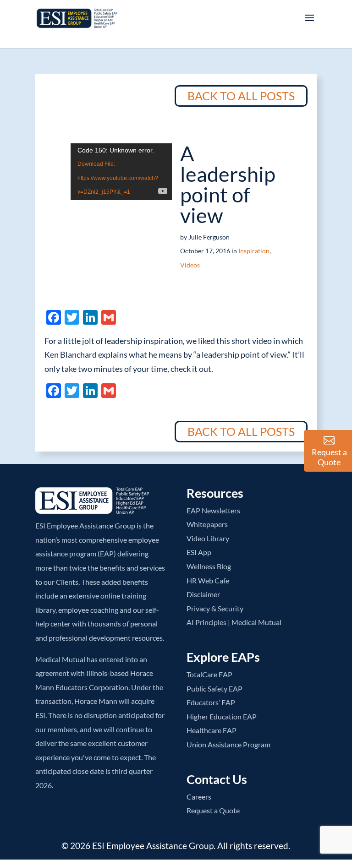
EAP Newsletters (213, 510)
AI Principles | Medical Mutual (234, 622)
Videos (190, 265)
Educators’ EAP (211, 702)
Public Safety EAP (214, 688)
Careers (199, 796)
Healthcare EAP (211, 730)
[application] (121, 171)
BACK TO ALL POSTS (241, 96)
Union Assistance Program (228, 744)
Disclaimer (203, 594)
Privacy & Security (215, 608)
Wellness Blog (209, 566)
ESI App (199, 552)
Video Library (208, 538)
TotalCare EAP (209, 674)
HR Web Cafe (208, 580)
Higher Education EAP (222, 716)
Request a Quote (213, 810)
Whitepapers (207, 524)
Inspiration (254, 251)
